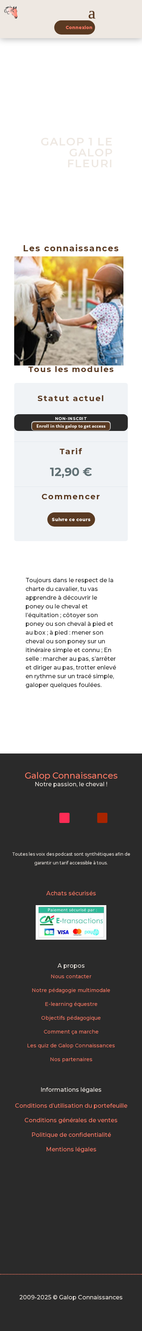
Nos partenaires (71, 1059)
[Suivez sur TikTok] (64, 818)
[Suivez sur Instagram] (45, 818)
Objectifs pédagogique (71, 1018)
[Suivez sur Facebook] (83, 818)
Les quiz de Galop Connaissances (71, 1045)
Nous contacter (71, 976)
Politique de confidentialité (71, 1134)
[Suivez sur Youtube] (102, 818)
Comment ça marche (71, 1031)
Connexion (79, 27)
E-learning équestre (71, 1004)
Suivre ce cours (71, 519)
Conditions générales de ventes (71, 1120)
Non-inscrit (71, 418)
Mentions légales (71, 1149)
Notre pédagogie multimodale (71, 990)
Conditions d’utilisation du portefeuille (71, 1105)
